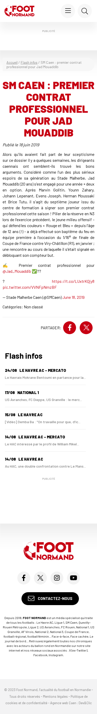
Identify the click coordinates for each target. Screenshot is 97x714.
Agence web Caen (63, 703)
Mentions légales (55, 696)
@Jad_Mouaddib (17, 271)
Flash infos (29, 62)
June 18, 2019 (73, 297)
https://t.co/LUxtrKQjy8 (73, 281)
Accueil (12, 62)
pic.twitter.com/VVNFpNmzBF (30, 287)
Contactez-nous (54, 598)
